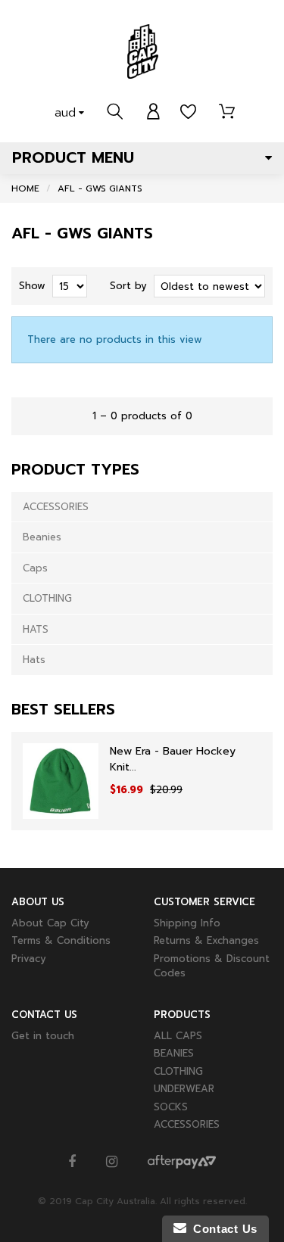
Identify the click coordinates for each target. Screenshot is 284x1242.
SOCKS (171, 1107)
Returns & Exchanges (206, 940)
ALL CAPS (178, 1036)
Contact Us (221, 1228)
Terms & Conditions (61, 940)
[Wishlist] (188, 112)
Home (25, 188)
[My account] (153, 112)
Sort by (128, 286)
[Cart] (227, 112)
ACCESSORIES (56, 507)
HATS (35, 629)
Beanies (42, 537)
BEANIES (174, 1053)
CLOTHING (47, 598)
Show (32, 286)
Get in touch (42, 1036)
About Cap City (50, 923)
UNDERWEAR (184, 1089)
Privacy (28, 958)
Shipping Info (187, 923)
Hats (34, 659)
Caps (35, 568)
